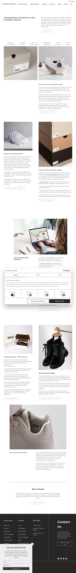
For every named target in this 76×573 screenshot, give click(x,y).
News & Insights (8, 534)
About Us (7, 525)
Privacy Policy (8, 540)
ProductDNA (22, 531)
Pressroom (7, 531)
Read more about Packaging (14, 188)
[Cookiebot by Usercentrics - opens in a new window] (63, 271)
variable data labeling (52, 174)
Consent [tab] (16, 275)
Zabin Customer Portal (38, 534)
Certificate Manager (45, 263)
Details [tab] (38, 275)
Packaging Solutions (22, 43)
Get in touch (46, 30)
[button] (22, 4)
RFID (19, 540)
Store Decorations (24, 543)
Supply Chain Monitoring (46, 43)
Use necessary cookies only (38, 301)
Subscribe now (16, 568)
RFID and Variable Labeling (34, 43)
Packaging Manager (11, 398)
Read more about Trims (47, 112)
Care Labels (22, 534)
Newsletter (7, 537)
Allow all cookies (59, 301)
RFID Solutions (44, 182)
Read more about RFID (47, 200)
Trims (20, 525)
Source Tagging (23, 537)
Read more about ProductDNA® (49, 309)
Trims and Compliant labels (10, 43)
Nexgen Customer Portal (38, 529)
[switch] (30, 295)
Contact (6, 528)
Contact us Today (38, 502)
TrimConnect (37, 525)
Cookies (6, 543)
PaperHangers (68, 43)
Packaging (21, 528)
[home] (9, 4)
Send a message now (64, 543)
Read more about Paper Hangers (50, 398)
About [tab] (60, 275)
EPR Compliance (58, 43)
